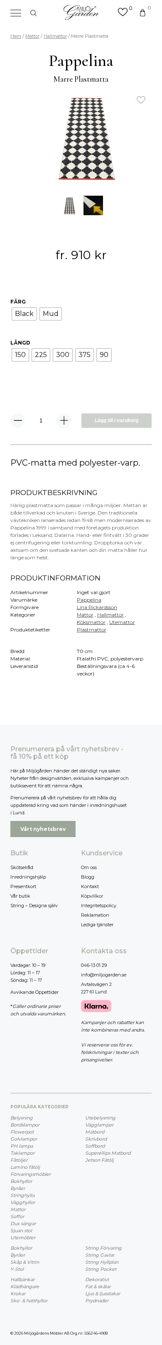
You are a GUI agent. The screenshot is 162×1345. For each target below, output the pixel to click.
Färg (18, 302)
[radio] (24, 314)
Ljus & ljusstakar (102, 1293)
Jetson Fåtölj (99, 1160)
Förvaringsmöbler (30, 1174)
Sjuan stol (21, 1230)
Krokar (17, 1293)
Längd (20, 343)
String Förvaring (103, 1248)
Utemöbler (22, 1238)
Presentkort (23, 886)
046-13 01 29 (94, 965)
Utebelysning (100, 1118)
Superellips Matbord (107, 1153)
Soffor (17, 1216)
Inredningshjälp (28, 877)
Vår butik (20, 896)
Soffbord (95, 1146)
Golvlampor (23, 1139)
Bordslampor (24, 1125)
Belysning (21, 1118)
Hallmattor (55, 36)
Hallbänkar (22, 1279)
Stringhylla (22, 1195)
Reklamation (95, 915)
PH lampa (21, 1146)
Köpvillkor (92, 896)
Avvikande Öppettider (34, 992)
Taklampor (22, 1153)
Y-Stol (17, 1269)
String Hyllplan (101, 1262)
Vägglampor (99, 1125)
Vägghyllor (22, 1202)
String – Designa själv (34, 905)
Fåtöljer (18, 1160)
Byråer (17, 1188)
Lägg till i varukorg (116, 420)
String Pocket (100, 1269)
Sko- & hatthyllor (28, 1301)
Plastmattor (91, 629)
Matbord (94, 1132)
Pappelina (89, 600)
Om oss (89, 867)
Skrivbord (96, 1139)
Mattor (32, 36)
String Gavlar (99, 1255)
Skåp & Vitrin (24, 1262)
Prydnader (96, 1301)
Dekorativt (97, 1279)
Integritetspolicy (98, 905)
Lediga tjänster (97, 924)
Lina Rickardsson (97, 607)
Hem (15, 36)
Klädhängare (24, 1286)
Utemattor (122, 622)
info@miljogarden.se (103, 975)
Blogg (87, 877)
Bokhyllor (21, 1181)
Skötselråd (21, 867)
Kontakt (90, 886)
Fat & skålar (97, 1286)
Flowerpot (22, 1132)
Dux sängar (23, 1223)
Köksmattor (91, 622)
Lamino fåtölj (25, 1167)
